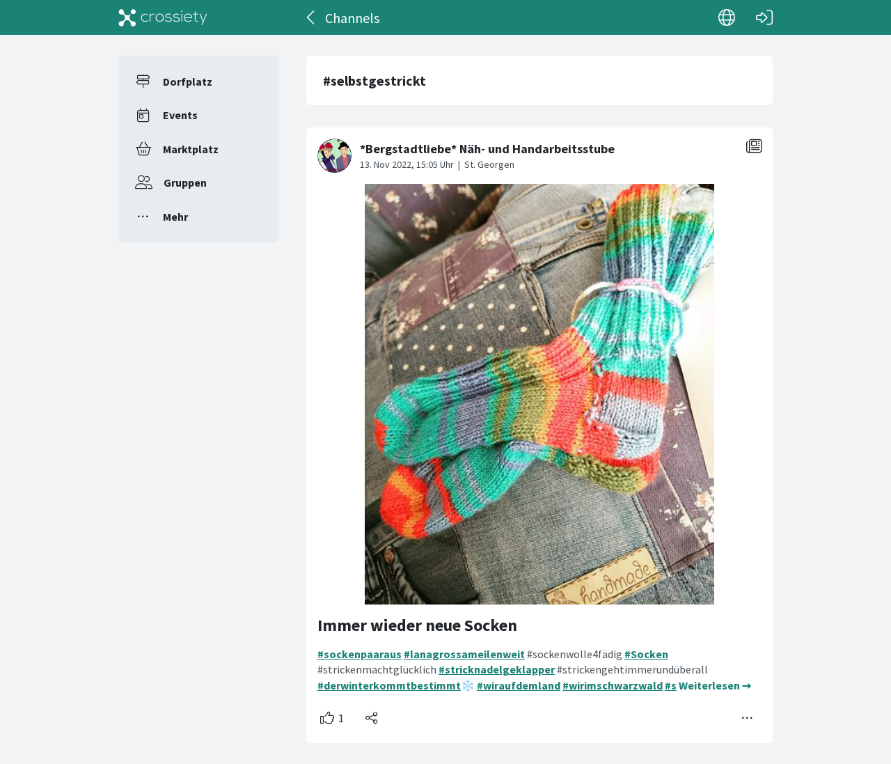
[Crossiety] (163, 17)
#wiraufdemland (518, 685)
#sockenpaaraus (359, 654)
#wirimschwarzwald (612, 685)
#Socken (646, 654)
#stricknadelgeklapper (497, 669)
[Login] (764, 17)
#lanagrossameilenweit (464, 654)
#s (671, 685)
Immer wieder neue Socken (417, 625)
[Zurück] (311, 17)
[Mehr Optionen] (748, 718)
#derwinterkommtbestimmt (389, 685)
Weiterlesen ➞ (715, 685)
